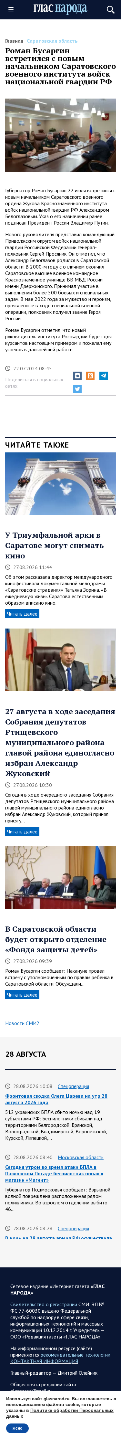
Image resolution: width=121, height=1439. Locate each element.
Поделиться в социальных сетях (34, 382)
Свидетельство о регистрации (43, 1304)
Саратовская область (52, 40)
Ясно (17, 1428)
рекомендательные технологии (75, 1354)
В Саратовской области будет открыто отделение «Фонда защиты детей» (55, 939)
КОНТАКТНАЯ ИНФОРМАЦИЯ (44, 1361)
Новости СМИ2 (22, 1023)
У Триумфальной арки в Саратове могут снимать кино (54, 545)
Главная (14, 40)
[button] (77, 376)
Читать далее (22, 613)
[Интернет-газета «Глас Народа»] (61, 10)
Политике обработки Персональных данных (60, 1413)
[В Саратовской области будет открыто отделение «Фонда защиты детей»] (60, 879)
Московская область (81, 1157)
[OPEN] (13, 10)
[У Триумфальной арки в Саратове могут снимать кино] (60, 485)
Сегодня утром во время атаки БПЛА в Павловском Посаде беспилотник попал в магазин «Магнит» (54, 1173)
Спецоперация (73, 1086)
